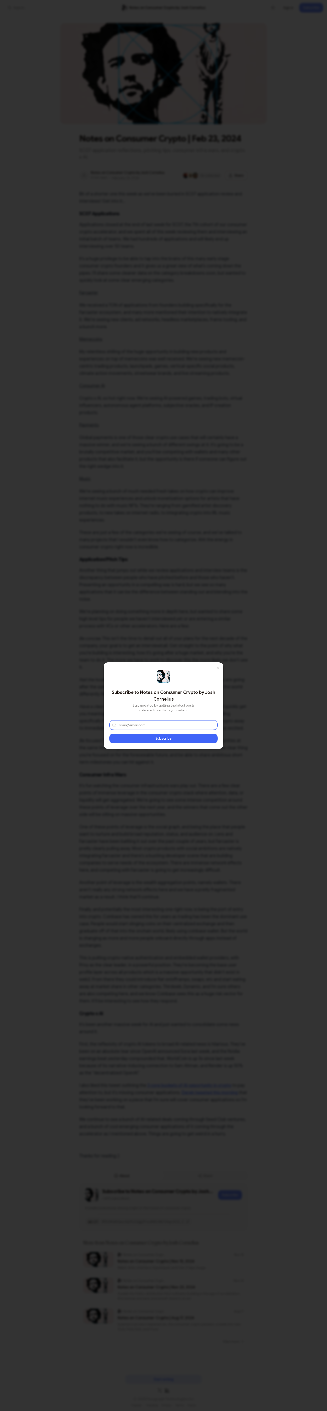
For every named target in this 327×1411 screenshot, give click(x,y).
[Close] (218, 668)
